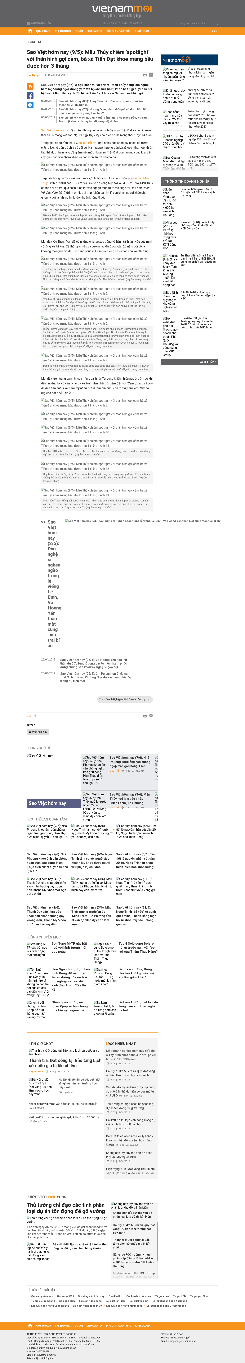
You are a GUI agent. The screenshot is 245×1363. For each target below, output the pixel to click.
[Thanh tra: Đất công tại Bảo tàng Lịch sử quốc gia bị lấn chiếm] (66, 1052)
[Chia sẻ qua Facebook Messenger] (30, 105)
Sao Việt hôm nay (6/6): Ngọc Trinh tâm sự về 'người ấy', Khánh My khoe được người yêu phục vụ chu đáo (92, 861)
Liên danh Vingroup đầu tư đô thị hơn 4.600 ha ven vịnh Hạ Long (198, 192)
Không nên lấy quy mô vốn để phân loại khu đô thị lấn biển (63, 1103)
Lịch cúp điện (67, 1301)
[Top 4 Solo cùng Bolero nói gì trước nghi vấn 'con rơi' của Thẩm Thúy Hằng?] (105, 953)
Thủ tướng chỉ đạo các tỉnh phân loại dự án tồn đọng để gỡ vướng (66, 1208)
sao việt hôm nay (38, 732)
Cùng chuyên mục (44, 937)
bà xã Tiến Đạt (87, 143)
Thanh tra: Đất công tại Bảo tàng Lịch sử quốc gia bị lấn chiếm (65, 1063)
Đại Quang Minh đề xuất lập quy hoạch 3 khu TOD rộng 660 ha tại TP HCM (202, 162)
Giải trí (34, 42)
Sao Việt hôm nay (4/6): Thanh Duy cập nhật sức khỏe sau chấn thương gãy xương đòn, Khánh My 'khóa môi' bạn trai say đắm (46, 916)
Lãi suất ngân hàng (90, 1301)
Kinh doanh (142, 31)
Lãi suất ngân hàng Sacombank (50, 1305)
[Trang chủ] (30, 31)
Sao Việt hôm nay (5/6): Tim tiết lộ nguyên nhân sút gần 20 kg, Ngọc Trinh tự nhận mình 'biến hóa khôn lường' (136, 861)
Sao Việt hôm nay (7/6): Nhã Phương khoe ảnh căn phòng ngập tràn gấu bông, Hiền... (130, 762)
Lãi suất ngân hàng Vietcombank (166, 1305)
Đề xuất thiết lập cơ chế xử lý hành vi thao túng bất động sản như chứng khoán (130, 1140)
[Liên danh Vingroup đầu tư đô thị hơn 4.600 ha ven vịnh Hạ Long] (170, 202)
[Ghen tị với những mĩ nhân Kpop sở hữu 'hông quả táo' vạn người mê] (38, 1010)
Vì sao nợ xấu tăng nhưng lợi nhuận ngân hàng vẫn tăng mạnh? (201, 72)
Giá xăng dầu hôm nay (91, 1296)
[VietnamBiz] (177, 59)
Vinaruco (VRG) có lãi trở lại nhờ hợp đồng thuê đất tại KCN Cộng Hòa (198, 225)
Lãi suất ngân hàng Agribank (170, 1301)
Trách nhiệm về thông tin (40, 1358)
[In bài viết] (144, 75)
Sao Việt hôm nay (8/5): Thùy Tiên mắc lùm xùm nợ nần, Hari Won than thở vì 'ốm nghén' (102, 103)
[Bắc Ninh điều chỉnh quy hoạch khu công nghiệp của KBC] (170, 302)
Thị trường (63, 31)
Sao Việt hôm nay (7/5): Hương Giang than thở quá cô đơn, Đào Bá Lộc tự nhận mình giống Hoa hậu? (102, 111)
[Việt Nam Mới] (122, 11)
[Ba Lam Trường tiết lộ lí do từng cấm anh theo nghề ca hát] (105, 1010)
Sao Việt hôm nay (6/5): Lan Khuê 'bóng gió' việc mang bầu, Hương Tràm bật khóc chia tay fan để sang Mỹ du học (103, 119)
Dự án (79, 31)
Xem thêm (207, 361)
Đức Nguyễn (34, 75)
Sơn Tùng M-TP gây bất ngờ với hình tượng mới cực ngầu (69, 947)
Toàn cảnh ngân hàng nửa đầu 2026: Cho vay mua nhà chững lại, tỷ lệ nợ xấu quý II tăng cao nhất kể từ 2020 (202, 119)
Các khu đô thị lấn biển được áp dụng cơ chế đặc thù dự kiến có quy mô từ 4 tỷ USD (130, 1091)
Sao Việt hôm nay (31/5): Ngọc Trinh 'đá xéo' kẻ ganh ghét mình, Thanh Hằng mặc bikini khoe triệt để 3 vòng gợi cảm (136, 916)
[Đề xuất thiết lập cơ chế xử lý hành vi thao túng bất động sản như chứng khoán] (38, 1252)
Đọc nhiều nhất (122, 1044)
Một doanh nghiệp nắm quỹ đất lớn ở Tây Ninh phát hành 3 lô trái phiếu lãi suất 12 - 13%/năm (131, 1055)
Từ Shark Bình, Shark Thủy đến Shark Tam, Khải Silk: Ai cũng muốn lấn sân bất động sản (198, 260)
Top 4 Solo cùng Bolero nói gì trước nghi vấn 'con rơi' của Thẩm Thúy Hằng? (138, 947)
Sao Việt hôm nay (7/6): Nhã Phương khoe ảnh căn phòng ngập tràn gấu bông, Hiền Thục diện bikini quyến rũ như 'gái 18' (47, 863)
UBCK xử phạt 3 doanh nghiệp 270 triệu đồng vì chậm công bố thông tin (202, 139)
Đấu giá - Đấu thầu (118, 31)
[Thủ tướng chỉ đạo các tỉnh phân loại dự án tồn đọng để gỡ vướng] (67, 1220)
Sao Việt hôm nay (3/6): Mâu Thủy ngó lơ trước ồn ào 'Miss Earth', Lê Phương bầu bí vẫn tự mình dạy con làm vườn (91, 916)
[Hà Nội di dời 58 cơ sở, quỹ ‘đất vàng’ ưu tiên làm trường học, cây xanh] (40, 1087)
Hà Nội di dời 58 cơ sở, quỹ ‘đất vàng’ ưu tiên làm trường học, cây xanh (79, 1083)
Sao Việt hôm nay (53, 85)
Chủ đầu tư (94, 31)
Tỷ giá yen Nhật (199, 1296)
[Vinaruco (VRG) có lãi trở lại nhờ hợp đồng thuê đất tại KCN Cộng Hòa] (170, 235)
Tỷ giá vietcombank (43, 1301)
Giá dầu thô (115, 1296)
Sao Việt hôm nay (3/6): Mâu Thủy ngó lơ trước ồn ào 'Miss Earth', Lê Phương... (130, 799)
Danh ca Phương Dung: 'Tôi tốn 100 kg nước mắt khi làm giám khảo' (137, 973)
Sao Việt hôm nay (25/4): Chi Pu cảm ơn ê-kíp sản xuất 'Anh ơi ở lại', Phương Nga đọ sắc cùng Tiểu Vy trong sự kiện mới (96, 677)
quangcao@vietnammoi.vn (182, 1341)
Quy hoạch (43, 31)
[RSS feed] (49, 23)
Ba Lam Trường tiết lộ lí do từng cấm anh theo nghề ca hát (138, 1006)
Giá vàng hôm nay (42, 1296)
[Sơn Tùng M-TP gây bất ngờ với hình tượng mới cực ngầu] (38, 953)
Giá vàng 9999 (65, 1296)
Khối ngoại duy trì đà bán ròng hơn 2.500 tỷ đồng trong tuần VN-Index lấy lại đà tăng (201, 95)
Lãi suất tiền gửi (139, 1301)
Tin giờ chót (41, 1044)
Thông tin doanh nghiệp (187, 181)
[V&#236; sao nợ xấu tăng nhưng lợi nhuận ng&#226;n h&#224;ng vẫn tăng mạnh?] (174, 75)
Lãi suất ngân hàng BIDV (87, 1305)
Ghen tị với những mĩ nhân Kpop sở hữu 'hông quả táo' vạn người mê (70, 1006)
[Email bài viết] (150, 75)
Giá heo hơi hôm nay (138, 1296)
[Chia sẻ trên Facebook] (30, 95)
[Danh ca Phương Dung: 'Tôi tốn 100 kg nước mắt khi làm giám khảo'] (105, 982)
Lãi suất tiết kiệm (116, 1301)
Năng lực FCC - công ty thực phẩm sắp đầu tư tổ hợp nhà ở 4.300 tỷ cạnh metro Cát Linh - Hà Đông (133, 1260)
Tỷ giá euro (162, 1296)
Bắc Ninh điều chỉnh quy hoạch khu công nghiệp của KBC (198, 295)
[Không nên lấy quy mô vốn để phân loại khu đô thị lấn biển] (134, 1205)
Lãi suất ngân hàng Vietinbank (124, 1305)
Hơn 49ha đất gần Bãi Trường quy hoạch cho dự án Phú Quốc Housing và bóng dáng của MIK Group (197, 323)
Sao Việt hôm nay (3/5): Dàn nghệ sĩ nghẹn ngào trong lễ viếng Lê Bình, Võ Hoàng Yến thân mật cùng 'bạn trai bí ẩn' (54, 583)
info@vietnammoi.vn (45, 1355)
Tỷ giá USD (179, 1296)
